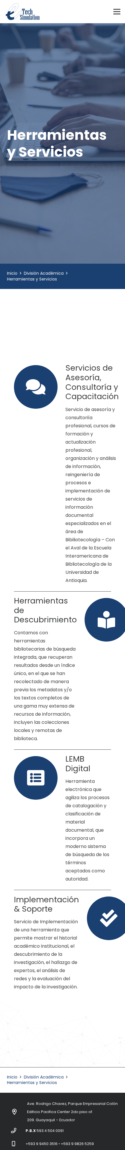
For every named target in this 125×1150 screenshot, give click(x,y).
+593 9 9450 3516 (42, 1143)
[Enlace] (23, 11)
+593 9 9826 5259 (77, 1143)
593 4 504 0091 (50, 1130)
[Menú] (117, 11)
